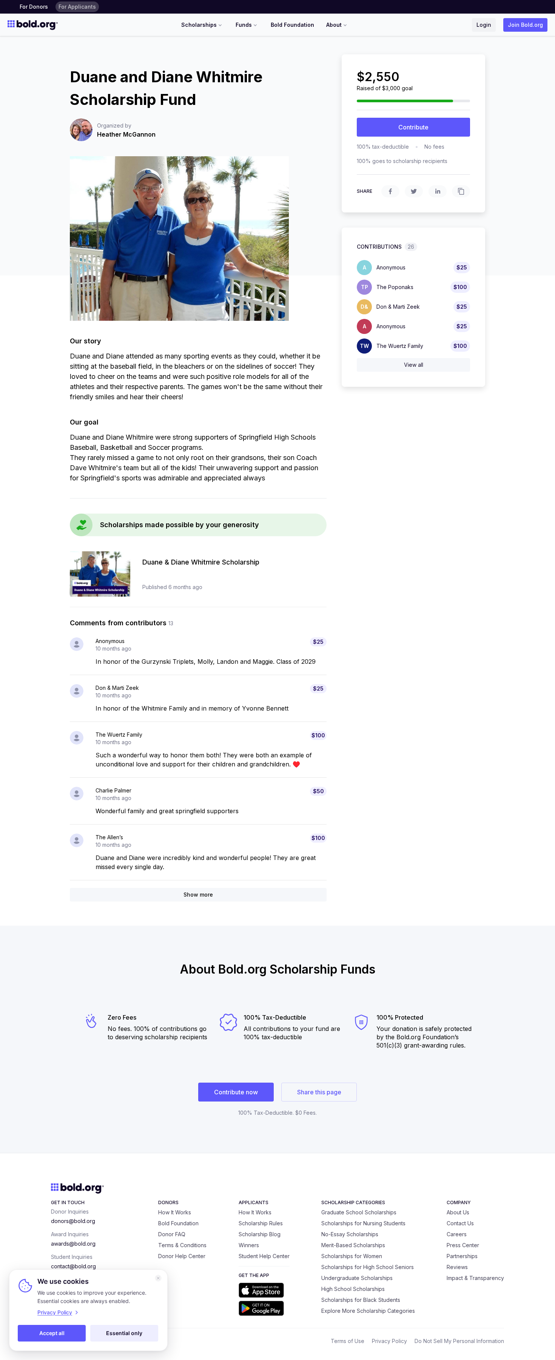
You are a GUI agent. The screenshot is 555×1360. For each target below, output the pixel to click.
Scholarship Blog (260, 1234)
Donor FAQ (171, 1234)
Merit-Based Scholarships (353, 1245)
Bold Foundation (292, 25)
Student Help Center (264, 1256)
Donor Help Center (181, 1256)
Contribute (413, 127)
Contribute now (236, 1092)
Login (483, 25)
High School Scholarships (353, 1289)
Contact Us (460, 1223)
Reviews (457, 1267)
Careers (457, 1234)
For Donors (34, 6)
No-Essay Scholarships (349, 1234)
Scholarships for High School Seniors (367, 1267)
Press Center (463, 1245)
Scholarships (199, 25)
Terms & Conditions (182, 1245)
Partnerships (462, 1256)
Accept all (52, 1333)
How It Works (174, 1212)
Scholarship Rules (261, 1223)
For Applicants (77, 6)
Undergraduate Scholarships (357, 1278)
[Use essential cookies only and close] (158, 1278)
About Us (458, 1212)
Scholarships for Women (351, 1256)
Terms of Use (347, 1341)
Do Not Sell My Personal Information (459, 1341)
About (334, 25)
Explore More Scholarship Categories (368, 1311)
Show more (198, 894)
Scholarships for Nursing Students (363, 1223)
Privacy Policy (389, 1341)
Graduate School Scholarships (358, 1212)
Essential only (124, 1333)
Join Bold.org (525, 25)
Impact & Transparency (475, 1278)
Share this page (319, 1092)
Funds (244, 25)
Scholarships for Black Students (360, 1300)
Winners (249, 1245)
